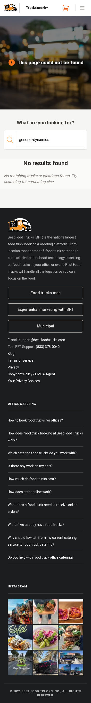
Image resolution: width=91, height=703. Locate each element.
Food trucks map (46, 293)
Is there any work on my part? (30, 466)
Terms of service (20, 360)
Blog (11, 354)
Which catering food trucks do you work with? (42, 453)
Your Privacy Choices (24, 381)
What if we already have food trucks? (36, 525)
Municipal (45, 326)
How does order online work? (30, 492)
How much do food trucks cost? (32, 479)
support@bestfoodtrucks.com (42, 340)
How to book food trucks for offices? (35, 420)
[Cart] (64, 7)
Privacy (13, 367)
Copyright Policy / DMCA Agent (31, 374)
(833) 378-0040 (48, 347)
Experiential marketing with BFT (46, 309)
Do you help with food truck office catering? (41, 557)
